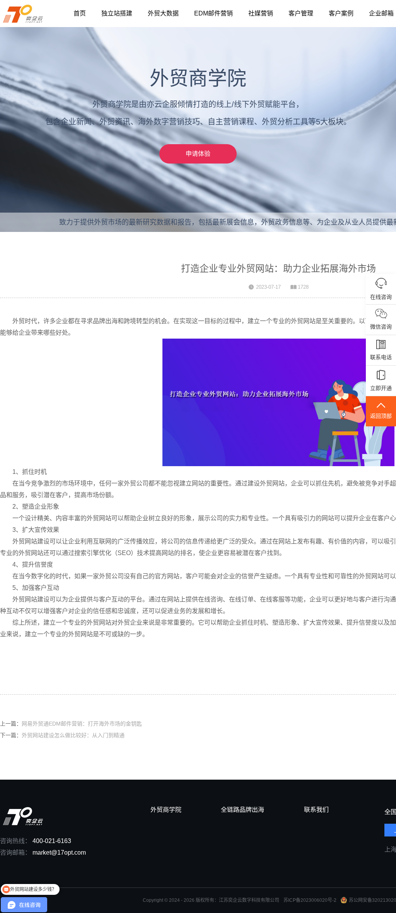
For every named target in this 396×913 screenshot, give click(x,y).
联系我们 (316, 810)
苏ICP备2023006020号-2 (309, 900)
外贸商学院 (165, 810)
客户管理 (300, 13)
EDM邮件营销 (213, 13)
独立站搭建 (116, 13)
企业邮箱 (381, 13)
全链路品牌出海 (242, 810)
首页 (79, 13)
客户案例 (341, 13)
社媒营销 (260, 13)
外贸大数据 (163, 13)
